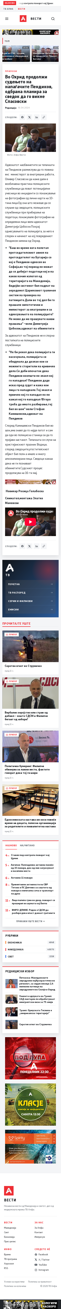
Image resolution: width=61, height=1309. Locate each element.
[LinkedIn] (36, 117)
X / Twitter (44, 1259)
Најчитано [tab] (27, 845)
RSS (6, 1268)
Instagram (44, 1269)
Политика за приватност (40, 1281)
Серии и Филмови (30, 601)
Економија (9, 1236)
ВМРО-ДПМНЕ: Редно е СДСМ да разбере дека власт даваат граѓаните (33, 911)
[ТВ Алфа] (23, 18)
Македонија (10, 1227)
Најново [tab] (11, 845)
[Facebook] (22, 117)
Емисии (30, 609)
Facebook (43, 1254)
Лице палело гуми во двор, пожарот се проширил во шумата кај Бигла (33, 902)
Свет (6, 1232)
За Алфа (39, 1227)
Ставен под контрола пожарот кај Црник (30, 857)
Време (7, 1254)
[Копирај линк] (44, 117)
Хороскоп (9, 1263)
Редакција (10, 107)
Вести (21, 9)
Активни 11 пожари (22, 877)
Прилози (11, 71)
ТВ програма (10, 1259)
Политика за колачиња (15, 1286)
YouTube (43, 1264)
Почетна (30, 584)
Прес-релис (10, 1241)
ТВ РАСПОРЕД (30, 592)
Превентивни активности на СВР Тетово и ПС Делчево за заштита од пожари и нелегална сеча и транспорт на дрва (32, 889)
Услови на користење (14, 1281)
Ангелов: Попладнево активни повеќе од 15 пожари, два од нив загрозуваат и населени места (32, 867)
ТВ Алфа (8, 9)
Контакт (39, 1232)
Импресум (40, 1236)
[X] (29, 117)
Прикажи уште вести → (30, 921)
